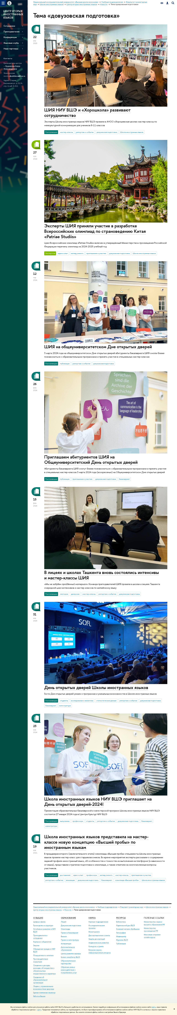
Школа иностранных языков (131, 132)
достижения (65, 875)
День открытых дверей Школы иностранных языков (96, 687)
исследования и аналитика (82, 700)
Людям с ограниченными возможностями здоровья (43, 987)
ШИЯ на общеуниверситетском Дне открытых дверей (98, 347)
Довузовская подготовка (71, 925)
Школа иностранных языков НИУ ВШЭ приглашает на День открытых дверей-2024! (98, 801)
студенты (64, 700)
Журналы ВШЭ (122, 940)
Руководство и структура (43, 925)
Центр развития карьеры (71, 953)
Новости (67, 910)
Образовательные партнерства (68, 962)
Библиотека (121, 922)
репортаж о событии (85, 132)
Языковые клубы (11, 43)
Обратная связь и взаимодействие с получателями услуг (69, 970)
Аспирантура (66, 943)
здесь (154, 1007)
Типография (121, 933)
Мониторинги (94, 932)
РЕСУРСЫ (121, 917)
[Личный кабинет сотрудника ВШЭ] (167, 3)
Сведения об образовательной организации (40, 980)
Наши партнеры (11, 48)
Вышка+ (64, 936)
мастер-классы (66, 132)
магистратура (65, 705)
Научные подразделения (98, 922)
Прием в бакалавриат (69, 933)
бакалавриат (124, 479)
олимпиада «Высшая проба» (127, 880)
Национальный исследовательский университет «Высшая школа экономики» (64, 907)
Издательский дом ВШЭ (125, 925)
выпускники (64, 821)
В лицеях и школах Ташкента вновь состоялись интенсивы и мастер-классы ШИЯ (101, 575)
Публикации (121, 943)
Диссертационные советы (99, 935)
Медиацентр (121, 936)
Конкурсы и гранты (96, 946)
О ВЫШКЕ (38, 917)
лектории (64, 594)
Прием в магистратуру (70, 940)
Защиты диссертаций (96, 939)
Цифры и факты (39, 922)
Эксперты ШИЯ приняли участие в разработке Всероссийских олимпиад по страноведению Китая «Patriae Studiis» (95, 231)
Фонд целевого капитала (43, 955)
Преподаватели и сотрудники (40, 936)
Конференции (10, 37)
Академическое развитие (98, 943)
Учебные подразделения (107, 907)
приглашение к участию (96, 253)
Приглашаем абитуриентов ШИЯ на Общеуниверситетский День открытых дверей (91, 459)
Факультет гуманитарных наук (131, 907)
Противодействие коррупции (40, 960)
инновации (70, 880)
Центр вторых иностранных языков (47, 910)
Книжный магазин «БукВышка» (128, 929)
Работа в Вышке (39, 996)
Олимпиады (65, 929)
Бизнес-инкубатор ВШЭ (70, 957)
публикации (65, 363)
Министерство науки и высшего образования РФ (154, 923)
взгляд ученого (77, 253)
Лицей (63, 922)
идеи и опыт (63, 253)
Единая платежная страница (44, 992)
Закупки (36, 945)
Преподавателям (11, 31)
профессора (77, 821)
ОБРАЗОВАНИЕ (68, 917)
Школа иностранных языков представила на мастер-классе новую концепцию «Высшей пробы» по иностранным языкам (96, 842)
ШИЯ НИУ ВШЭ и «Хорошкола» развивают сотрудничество (87, 112)
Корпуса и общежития (42, 942)
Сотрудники (9, 26)
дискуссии (75, 594)
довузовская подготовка (107, 132)
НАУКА (92, 917)
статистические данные (106, 700)
